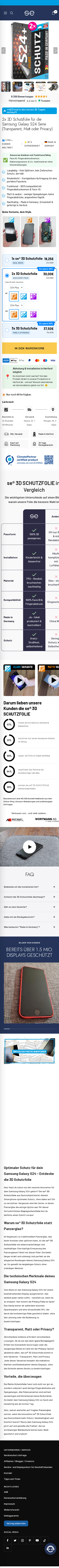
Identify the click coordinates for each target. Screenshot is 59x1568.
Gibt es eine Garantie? (15, 906)
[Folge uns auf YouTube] (37, 1540)
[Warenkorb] (53, 12)
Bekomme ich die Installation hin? (21, 886)
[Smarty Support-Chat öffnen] (50, 1549)
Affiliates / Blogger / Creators (19, 1461)
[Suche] (11, 13)
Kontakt (8, 1473)
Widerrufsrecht (11, 1509)
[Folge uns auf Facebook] (7, 1540)
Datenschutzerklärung (15, 1497)
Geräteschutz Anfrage (15, 1455)
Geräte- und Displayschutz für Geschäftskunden (28, 1467)
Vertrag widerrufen (16, 1523)
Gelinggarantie (11, 1515)
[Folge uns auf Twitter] (15, 1540)
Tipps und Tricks (12, 1478)
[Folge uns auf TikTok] (44, 1540)
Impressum (9, 1503)
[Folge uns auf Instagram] (22, 1540)
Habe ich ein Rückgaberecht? (19, 916)
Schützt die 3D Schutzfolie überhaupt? (24, 896)
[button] (6, 86)
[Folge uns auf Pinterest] (29, 1540)
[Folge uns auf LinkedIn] (7, 1548)
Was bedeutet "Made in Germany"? (22, 926)
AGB (6, 1491)
